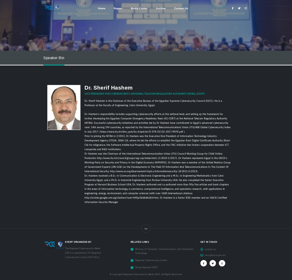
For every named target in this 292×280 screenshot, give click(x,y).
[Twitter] (239, 8)
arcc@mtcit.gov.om (215, 255)
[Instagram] (246, 8)
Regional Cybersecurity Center (151, 260)
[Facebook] (233, 8)
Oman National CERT (146, 267)
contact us (210, 249)
